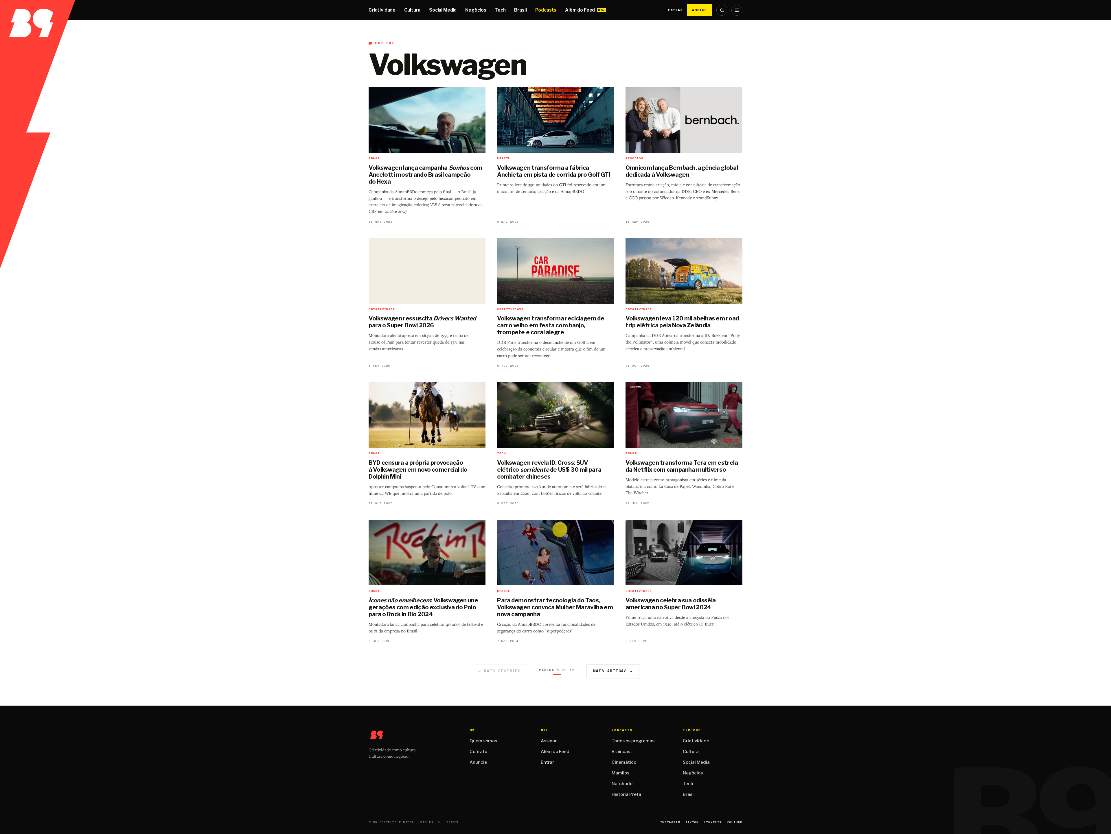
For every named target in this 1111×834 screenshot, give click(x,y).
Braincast (622, 751)
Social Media (443, 10)
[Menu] (736, 10)
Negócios (475, 10)
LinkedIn (713, 822)
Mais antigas (613, 671)
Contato (478, 751)
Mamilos (620, 773)
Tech (500, 10)
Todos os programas (633, 740)
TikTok (692, 822)
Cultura (412, 10)
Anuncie (478, 762)
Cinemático (624, 762)
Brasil (520, 10)
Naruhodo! (623, 783)
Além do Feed (580, 10)
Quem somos (483, 740)
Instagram (670, 822)
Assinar (549, 740)
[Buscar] (721, 10)
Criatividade (382, 10)
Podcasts (545, 10)
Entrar (675, 10)
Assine (699, 10)
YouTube (734, 822)
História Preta (626, 794)
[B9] (37, 10)
